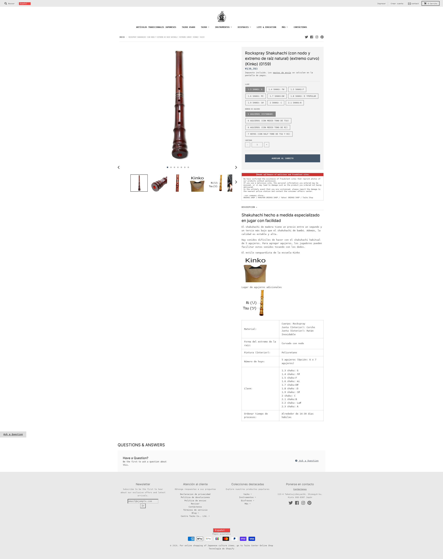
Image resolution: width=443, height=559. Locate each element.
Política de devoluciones (195, 497)
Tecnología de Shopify (221, 548)
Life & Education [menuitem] (266, 27)
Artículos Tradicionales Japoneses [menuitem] (156, 27)
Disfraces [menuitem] (243, 27)
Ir (143, 505)
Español (23, 3)
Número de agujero (252, 109)
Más (246, 503)
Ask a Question (13, 434)
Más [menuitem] (284, 27)
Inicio (122, 37)
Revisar (195, 503)
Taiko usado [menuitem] (188, 27)
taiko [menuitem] (204, 27)
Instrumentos (246, 497)
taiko (246, 494)
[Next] (236, 167)
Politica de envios (195, 500)
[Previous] (119, 167)
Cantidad (248, 140)
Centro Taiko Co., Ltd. (194, 516)
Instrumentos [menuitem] (222, 27)
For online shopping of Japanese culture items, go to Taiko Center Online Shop (226, 545)
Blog (194, 513)
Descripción (248, 207)
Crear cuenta (397, 3)
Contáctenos (195, 507)
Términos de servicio (195, 510)
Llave (247, 84)
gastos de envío (282, 72)
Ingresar (381, 3)
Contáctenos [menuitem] (300, 27)
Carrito (432, 3)
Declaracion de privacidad (195, 494)
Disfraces (246, 500)
